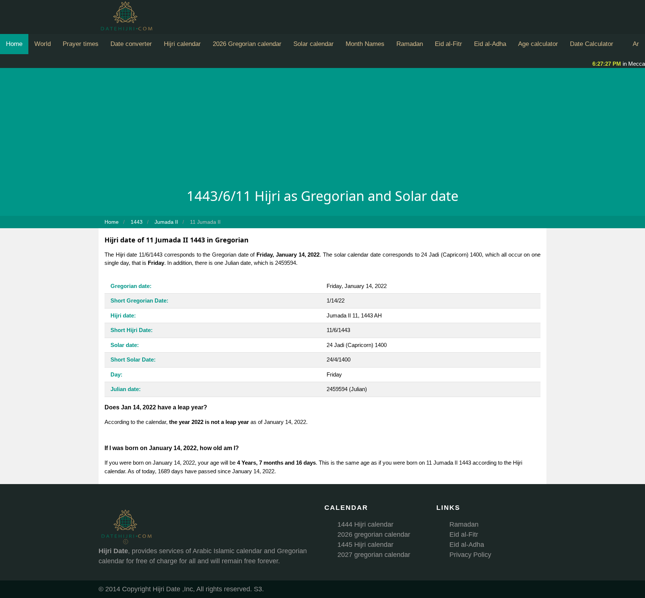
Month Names (365, 43)
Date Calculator (591, 43)
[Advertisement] (322, 130)
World (42, 43)
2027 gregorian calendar (373, 554)
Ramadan (409, 43)
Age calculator (538, 43)
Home (14, 43)
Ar (636, 43)
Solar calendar (313, 43)
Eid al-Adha (490, 43)
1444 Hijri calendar (365, 524)
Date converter (131, 43)
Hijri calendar (182, 43)
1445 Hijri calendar (365, 544)
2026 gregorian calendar (373, 534)
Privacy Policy (470, 554)
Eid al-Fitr (448, 43)
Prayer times (81, 43)
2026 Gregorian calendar (247, 43)
